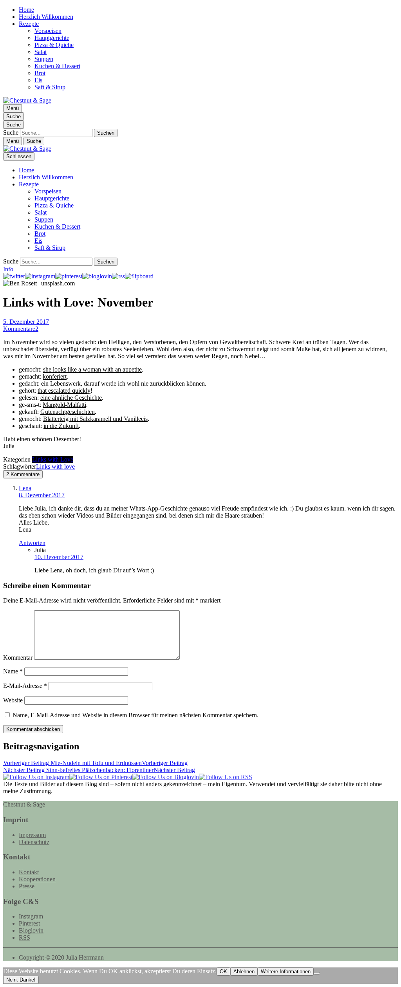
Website (13, 700)
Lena (25, 488)
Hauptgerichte (51, 37)
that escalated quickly (64, 390)
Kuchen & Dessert (57, 66)
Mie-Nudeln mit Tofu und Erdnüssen (95, 763)
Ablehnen (244, 971)
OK (223, 971)
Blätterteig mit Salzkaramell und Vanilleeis (95, 418)
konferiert (55, 376)
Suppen (43, 59)
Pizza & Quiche (54, 45)
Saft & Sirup (49, 87)
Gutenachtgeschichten (67, 411)
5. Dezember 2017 (26, 321)
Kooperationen (37, 879)
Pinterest (29, 923)
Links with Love (52, 459)
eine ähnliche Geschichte (71, 397)
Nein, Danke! (21, 980)
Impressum (32, 835)
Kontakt (29, 872)
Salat (40, 52)
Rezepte (29, 23)
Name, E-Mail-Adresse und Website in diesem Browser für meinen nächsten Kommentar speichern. (135, 715)
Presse (26, 886)
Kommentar (18, 657)
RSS (24, 937)
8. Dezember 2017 (42, 495)
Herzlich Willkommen (46, 16)
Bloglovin (31, 930)
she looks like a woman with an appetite (92, 369)
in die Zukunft (61, 425)
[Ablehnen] (317, 973)
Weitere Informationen (286, 971)
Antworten (32, 543)
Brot (39, 73)
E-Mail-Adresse (25, 685)
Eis (38, 80)
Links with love (55, 466)
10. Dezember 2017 (58, 557)
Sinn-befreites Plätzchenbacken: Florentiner (99, 770)
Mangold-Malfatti (64, 404)
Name (13, 671)
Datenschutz (34, 842)
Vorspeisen (47, 30)
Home (26, 9)
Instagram (31, 916)
